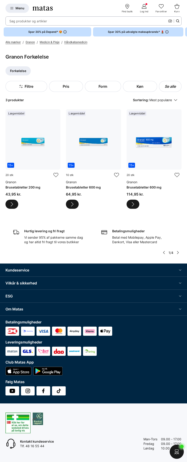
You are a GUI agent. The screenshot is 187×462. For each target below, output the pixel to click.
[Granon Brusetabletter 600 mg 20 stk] (154, 159)
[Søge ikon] (177, 21)
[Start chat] (177, 452)
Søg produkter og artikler (28, 21)
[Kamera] (170, 21)
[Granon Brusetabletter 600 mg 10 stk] (93, 159)
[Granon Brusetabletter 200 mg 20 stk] (32, 159)
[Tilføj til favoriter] (55, 175)
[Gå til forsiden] (43, 8)
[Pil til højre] (183, 32)
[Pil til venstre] (164, 252)
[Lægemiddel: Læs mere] (11, 204)
